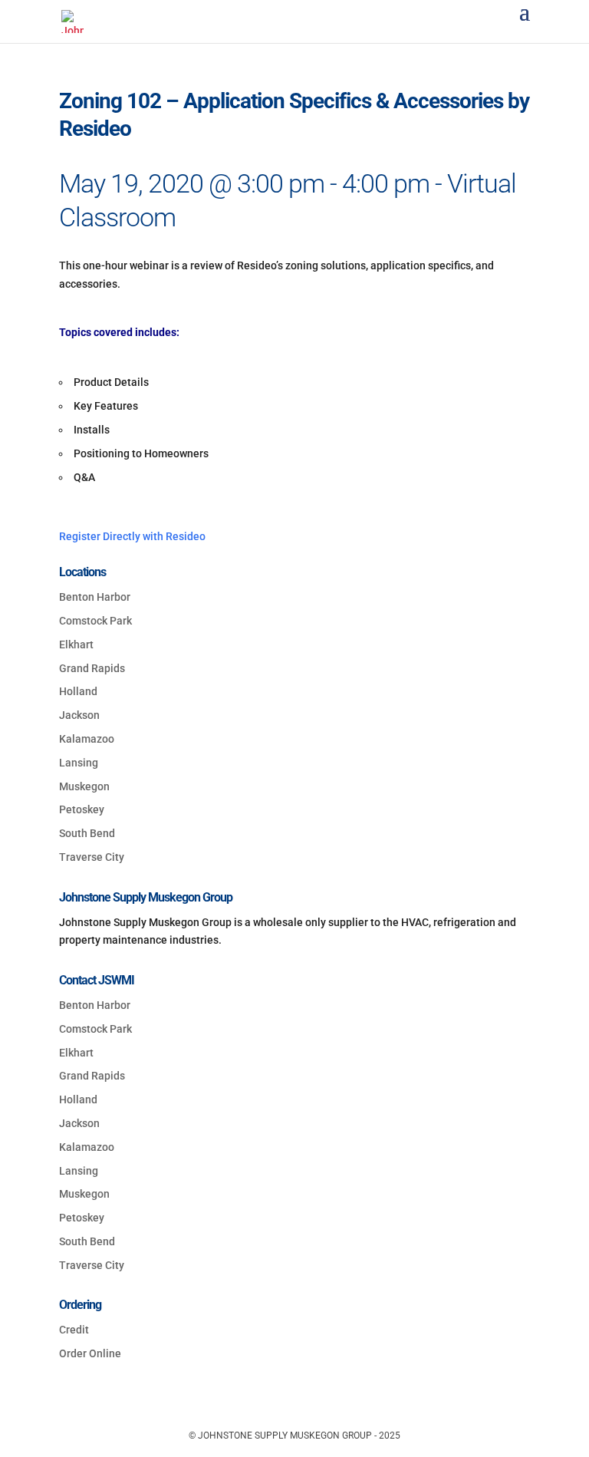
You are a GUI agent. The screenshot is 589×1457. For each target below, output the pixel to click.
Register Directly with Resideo (132, 536)
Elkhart (76, 644)
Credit (74, 1329)
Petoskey (81, 809)
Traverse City (91, 857)
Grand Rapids (92, 668)
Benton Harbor (94, 597)
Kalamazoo (86, 739)
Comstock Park (95, 621)
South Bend (87, 833)
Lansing (78, 763)
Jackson (79, 715)
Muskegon (84, 786)
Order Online (90, 1353)
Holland (78, 691)
